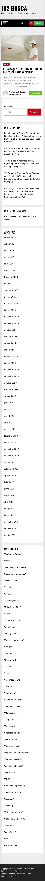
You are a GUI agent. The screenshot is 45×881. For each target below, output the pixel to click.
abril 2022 (9, 502)
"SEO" (7, 779)
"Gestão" (8, 666)
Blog (6, 838)
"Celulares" (9, 594)
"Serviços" (9, 799)
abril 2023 (9, 422)
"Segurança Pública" (13, 766)
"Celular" (8, 587)
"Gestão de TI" (10, 660)
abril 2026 (9, 264)
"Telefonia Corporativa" (15, 819)
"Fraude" (8, 647)
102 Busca (14, 8)
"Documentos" (10, 627)
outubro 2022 (10, 462)
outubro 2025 (10, 283)
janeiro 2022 (10, 515)
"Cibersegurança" (12, 600)
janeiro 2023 (10, 442)
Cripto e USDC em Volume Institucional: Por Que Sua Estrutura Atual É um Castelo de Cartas (22, 151)
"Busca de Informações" (15, 574)
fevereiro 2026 (11, 277)
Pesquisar (8, 106)
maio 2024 (9, 350)
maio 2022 (9, 495)
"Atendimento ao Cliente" (15, 567)
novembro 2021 (11, 528)
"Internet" (8, 686)
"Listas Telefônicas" (13, 699)
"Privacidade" (10, 726)
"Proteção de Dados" (13, 733)
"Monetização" (11, 713)
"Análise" (8, 560)
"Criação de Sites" (12, 607)
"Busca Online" (11, 580)
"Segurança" (9, 772)
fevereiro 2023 (11, 436)
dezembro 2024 (11, 316)
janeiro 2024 (10, 363)
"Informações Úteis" (13, 680)
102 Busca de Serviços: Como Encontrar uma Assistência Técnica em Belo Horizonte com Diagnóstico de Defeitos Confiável (22, 177)
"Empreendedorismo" (14, 640)
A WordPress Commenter (15, 216)
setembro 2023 (11, 389)
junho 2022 (9, 489)
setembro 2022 (11, 469)
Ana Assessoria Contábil (17, 92)
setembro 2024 (11, 336)
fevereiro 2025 (11, 303)
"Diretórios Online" (12, 620)
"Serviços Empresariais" (15, 786)
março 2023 (9, 429)
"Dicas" (7, 613)
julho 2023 (9, 403)
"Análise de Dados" (13, 554)
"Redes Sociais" (11, 739)
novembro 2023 (11, 376)
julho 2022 (9, 482)
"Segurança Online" (13, 759)
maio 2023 (9, 416)
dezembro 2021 (11, 522)
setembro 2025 (11, 290)
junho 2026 (9, 250)
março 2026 (9, 270)
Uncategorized (11, 845)
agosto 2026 (10, 237)
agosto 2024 (10, 343)
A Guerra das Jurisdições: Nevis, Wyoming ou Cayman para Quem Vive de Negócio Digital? (21, 164)
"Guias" (7, 673)
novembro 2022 (11, 455)
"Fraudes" (8, 653)
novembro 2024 (11, 323)
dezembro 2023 (11, 369)
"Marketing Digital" (12, 706)
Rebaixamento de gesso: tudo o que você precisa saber (22, 70)
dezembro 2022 (11, 449)
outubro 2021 (10, 535)
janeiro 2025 (10, 310)
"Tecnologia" (10, 805)
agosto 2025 (10, 297)
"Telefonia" (9, 825)
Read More (35, 93)
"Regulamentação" (12, 746)
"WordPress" (10, 832)
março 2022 (9, 508)
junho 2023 (9, 409)
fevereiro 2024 (11, 356)
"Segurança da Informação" (16, 752)
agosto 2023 (10, 396)
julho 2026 (9, 244)
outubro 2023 (10, 383)
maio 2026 (9, 257)
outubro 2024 (10, 330)
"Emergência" (10, 633)
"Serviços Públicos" (13, 792)
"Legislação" (10, 693)
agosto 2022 (10, 475)
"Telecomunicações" (13, 812)
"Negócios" (9, 719)
